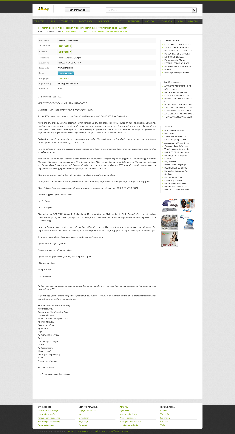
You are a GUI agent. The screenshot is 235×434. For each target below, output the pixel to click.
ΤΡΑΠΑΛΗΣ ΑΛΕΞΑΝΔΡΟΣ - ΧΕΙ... (179, 107)
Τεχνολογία (124, 410)
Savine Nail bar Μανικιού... (175, 137)
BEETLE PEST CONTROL (175, 168)
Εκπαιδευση (134, 21)
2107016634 (65, 46)
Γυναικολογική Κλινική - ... (175, 180)
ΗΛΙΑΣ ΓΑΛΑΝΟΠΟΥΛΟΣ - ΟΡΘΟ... (179, 104)
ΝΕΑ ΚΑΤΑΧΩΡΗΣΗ (77, 10)
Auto (180, 21)
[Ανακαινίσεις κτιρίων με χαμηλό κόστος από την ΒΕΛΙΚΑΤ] (169, 222)
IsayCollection (170, 162)
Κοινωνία (164, 421)
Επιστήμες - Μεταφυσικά (130, 421)
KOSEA (167, 158)
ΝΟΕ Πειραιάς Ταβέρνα (174, 130)
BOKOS (167, 69)
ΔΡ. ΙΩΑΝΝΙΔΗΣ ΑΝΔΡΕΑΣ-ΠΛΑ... (178, 66)
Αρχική (71, 431)
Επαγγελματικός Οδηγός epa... (177, 60)
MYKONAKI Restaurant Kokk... (177, 190)
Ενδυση (118, 21)
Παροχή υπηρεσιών (87, 410)
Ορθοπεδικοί (55, 31)
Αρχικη (41, 31)
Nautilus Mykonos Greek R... (176, 187)
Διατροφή (83, 425)
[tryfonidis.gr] (169, 239)
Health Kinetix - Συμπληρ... (176, 165)
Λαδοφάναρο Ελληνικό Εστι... (176, 143)
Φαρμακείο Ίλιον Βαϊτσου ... (176, 146)
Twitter (104, 431)
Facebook (94, 431)
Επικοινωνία (82, 431)
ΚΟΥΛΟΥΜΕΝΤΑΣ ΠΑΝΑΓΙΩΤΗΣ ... (179, 111)
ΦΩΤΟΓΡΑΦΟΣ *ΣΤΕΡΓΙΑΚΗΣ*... (178, 44)
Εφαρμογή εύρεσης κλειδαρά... (177, 72)
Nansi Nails (169, 133)
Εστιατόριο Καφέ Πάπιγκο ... (176, 183)
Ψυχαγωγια (166, 21)
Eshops (163, 410)
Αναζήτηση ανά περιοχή (48, 410)
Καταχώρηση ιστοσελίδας (49, 421)
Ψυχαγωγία (83, 421)
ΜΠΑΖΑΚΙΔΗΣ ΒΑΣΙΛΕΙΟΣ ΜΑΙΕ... (179, 51)
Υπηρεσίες (164, 414)
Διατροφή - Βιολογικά (128, 414)
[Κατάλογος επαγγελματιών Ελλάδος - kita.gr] (44, 8)
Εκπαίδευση (84, 418)
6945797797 (65, 52)
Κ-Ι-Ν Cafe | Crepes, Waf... (175, 140)
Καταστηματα (85, 21)
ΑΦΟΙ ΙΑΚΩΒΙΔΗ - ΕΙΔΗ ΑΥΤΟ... (178, 47)
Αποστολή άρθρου (46, 425)
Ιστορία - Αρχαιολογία (129, 425)
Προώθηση (114, 431)
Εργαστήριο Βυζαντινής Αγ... (176, 171)
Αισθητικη (193, 21)
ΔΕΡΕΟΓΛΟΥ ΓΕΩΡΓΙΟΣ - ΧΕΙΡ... (178, 86)
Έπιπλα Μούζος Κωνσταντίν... (177, 149)
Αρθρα (124, 406)
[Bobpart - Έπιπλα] (169, 205)
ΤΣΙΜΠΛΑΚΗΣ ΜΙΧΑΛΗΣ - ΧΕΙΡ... (178, 117)
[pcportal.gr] (188, 222)
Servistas (168, 174)
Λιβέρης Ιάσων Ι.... (172, 89)
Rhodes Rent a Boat (173, 177)
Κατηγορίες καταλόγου (47, 414)
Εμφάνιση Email (66, 73)
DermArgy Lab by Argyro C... (176, 155)
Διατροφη (150, 21)
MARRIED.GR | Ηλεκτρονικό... (177, 152)
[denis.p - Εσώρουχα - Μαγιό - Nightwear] (188, 205)
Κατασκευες (103, 21)
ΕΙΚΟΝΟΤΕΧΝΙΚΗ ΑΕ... (174, 57)
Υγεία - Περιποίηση (128, 418)
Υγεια (52, 21)
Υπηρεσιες (39, 21)
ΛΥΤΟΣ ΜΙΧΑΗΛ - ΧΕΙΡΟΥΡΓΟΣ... (179, 114)
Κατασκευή (165, 418)
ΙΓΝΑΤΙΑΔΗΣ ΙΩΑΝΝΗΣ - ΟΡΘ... (178, 95)
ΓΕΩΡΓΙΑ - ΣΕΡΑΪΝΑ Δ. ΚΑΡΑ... (177, 63)
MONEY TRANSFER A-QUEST (177, 54)
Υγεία (47, 31)
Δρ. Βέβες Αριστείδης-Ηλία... (176, 92)
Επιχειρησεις (67, 21)
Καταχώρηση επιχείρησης (49, 418)
